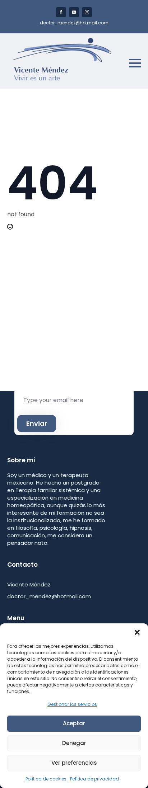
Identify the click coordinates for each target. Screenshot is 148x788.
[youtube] (74, 12)
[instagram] (87, 12)
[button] (137, 632)
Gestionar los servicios (72, 704)
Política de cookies (46, 779)
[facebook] (61, 12)
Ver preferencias (74, 762)
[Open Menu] (135, 63)
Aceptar (74, 723)
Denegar (74, 743)
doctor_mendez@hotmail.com (74, 23)
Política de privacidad (94, 779)
